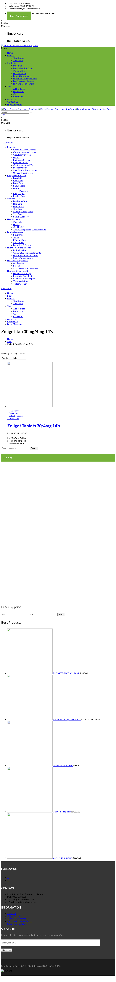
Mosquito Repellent (22, 276)
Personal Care (20, 71)
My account (18, 91)
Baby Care (18, 183)
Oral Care (17, 209)
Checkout (18, 96)
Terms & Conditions (16, 918)
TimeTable (18, 60)
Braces (16, 265)
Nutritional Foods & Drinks (25, 255)
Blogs (10, 295)
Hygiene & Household (23, 83)
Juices (16, 237)
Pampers (23, 191)
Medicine (17, 65)
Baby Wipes (18, 193)
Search (34, 448)
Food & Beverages (22, 76)
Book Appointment (19, 16)
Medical (10, 55)
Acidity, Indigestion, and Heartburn (29, 229)
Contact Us (12, 101)
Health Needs (19, 73)
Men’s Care (18, 206)
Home (10, 52)
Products (11, 63)
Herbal (16, 224)
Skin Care (17, 214)
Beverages (18, 234)
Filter (61, 614)
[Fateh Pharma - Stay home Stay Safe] (19, 45)
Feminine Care (20, 201)
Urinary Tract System (23, 173)
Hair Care (17, 203)
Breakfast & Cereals (22, 245)
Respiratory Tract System (25, 170)
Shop (9, 86)
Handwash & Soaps (22, 273)
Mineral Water (20, 240)
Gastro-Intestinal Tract (24, 165)
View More (6, 288)
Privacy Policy (13, 916)
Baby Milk (17, 178)
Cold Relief (18, 227)
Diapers (17, 188)
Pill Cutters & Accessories (25, 268)
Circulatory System (22, 154)
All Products (19, 89)
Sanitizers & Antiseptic (24, 278)
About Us (11, 99)
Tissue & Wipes (20, 281)
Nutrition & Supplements (25, 78)
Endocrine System (21, 160)
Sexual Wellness (21, 216)
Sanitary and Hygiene (23, 211)
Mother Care (19, 196)
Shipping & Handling (16, 924)
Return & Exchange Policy (19, 921)
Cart (15, 94)
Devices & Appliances (23, 81)
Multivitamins (19, 250)
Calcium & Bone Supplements (27, 252)
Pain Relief (18, 222)
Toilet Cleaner (20, 283)
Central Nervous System (24, 152)
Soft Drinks (18, 242)
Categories (8, 142)
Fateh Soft (20, 966)
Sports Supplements (23, 258)
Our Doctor (18, 58)
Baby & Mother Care (22, 68)
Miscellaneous (20, 167)
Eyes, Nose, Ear (20, 162)
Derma (16, 157)
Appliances (18, 263)
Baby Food (18, 180)
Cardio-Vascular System (24, 149)
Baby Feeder (19, 185)
